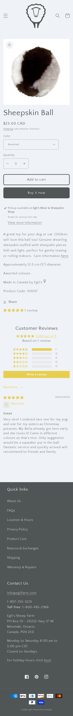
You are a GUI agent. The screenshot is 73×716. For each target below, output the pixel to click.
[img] (13, 398)
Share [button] (13, 302)
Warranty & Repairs (21, 567)
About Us (14, 501)
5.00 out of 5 (46, 336)
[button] (5, 16)
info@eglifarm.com (21, 593)
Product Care (17, 539)
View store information (25, 223)
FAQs (11, 510)
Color (7, 136)
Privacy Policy (17, 529)
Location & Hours (20, 520)
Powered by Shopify (43, 710)
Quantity (9, 155)
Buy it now (37, 193)
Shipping (8, 129)
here (64, 256)
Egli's (31, 710)
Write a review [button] (37, 374)
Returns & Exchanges (22, 548)
